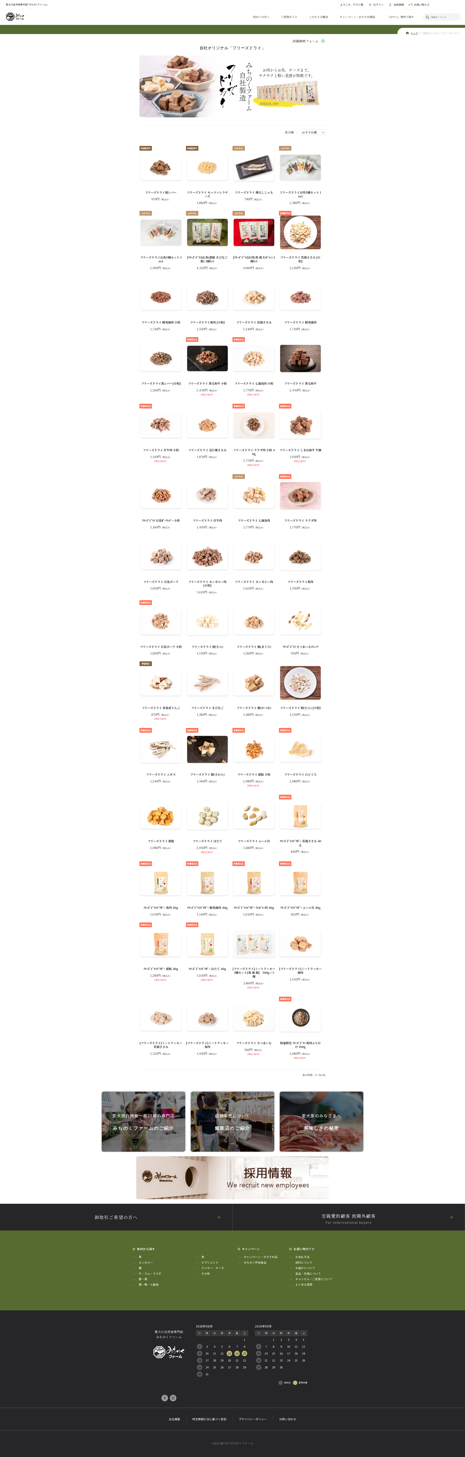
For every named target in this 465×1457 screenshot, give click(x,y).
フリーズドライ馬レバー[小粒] (161, 384)
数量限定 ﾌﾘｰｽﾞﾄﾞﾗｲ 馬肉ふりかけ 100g (300, 1045)
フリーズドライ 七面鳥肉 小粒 (253, 384)
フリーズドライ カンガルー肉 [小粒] (207, 584)
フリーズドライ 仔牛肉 (207, 521)
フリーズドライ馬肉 (300, 582)
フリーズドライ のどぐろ (300, 775)
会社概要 (174, 1419)
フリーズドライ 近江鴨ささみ (207, 450)
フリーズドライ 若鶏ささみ (254, 322)
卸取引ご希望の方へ (116, 1217)
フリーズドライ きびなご (207, 708)
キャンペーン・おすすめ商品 (357, 17)
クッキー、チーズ (212, 1268)
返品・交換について (308, 1273)
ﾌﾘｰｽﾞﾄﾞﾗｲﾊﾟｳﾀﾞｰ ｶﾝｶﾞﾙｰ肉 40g (254, 908)
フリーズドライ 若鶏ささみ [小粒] (300, 259)
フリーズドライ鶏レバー (161, 192)
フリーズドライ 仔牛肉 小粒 (161, 450)
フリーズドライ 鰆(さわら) (207, 775)
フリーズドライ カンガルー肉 (254, 582)
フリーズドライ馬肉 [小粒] (207, 322)
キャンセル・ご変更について (313, 1279)
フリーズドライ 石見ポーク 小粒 (161, 647)
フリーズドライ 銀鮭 (161, 841)
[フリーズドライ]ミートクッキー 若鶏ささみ (161, 1045)
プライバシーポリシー (253, 1419)
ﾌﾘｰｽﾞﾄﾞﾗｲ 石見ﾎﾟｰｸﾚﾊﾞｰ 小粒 (161, 521)
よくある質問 (303, 1284)
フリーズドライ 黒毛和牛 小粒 (207, 384)
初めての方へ (261, 17)
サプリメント (210, 1262)
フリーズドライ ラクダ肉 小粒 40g (254, 452)
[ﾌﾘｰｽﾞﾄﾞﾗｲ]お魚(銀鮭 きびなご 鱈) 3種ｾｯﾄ (207, 259)
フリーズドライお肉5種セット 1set (300, 194)
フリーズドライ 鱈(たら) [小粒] (300, 708)
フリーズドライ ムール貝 (254, 841)
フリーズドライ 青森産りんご (161, 708)
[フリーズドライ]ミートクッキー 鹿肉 (300, 971)
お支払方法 (302, 1257)
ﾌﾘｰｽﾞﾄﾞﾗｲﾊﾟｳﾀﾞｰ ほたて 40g (207, 969)
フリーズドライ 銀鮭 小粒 (253, 775)
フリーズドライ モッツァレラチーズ (207, 194)
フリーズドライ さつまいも (254, 1043)
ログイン (378, 4)
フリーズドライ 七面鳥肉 (254, 521)
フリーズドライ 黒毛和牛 (300, 384)
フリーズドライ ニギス (161, 775)
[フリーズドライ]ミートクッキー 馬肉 (207, 1045)
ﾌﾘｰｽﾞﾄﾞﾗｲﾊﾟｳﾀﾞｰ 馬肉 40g (160, 908)
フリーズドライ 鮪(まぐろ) (254, 647)
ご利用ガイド (289, 17)
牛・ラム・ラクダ (150, 1273)
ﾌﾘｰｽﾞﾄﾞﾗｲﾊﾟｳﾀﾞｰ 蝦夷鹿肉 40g (207, 908)
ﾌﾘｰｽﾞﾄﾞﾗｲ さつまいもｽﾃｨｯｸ (300, 647)
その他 (205, 1273)
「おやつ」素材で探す (400, 17)
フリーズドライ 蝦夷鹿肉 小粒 (160, 322)
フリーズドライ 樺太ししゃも (254, 192)
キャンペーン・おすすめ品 (261, 1257)
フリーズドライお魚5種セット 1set (161, 259)
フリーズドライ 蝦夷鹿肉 (300, 322)
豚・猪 (143, 1279)
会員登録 (399, 4)
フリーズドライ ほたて (207, 841)
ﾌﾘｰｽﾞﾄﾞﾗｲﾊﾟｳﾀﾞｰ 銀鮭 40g (160, 969)
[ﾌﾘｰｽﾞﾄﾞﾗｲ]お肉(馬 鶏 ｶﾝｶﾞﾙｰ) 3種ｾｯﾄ (254, 259)
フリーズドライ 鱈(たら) (207, 647)
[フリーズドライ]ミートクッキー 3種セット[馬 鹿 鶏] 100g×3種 (253, 972)
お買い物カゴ (421, 4)
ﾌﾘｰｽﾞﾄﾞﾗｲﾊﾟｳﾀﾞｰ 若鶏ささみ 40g (300, 843)
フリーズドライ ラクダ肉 (300, 521)
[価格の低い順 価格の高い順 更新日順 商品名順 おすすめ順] (313, 132)
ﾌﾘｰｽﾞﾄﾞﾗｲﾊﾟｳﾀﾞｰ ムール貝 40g (300, 908)
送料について (303, 1262)
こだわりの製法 (318, 17)
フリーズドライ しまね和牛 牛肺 (300, 450)
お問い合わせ (287, 1419)
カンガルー (146, 1262)
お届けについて (305, 1268)
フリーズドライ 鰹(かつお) (254, 708)
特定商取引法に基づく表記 (209, 1419)
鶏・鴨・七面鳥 (149, 1284)
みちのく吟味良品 (255, 1262)
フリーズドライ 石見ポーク (161, 582)
